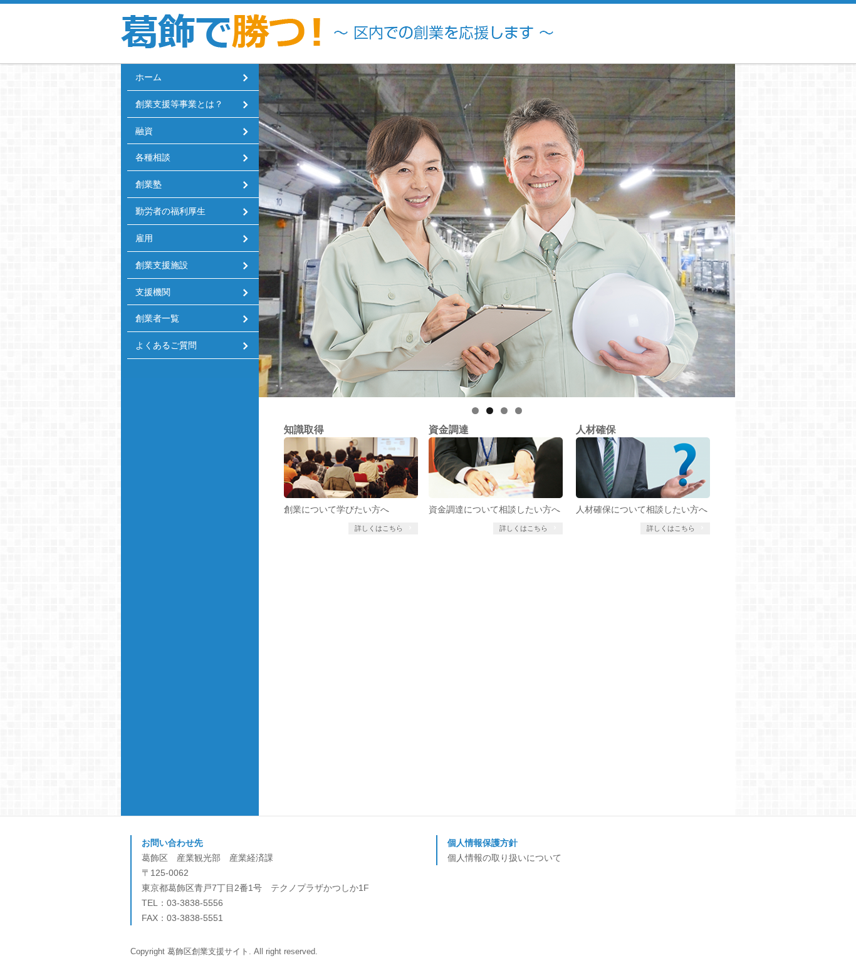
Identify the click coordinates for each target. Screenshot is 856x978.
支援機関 (152, 292)
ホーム (148, 77)
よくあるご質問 (166, 345)
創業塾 (148, 184)
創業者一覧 (157, 318)
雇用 (144, 238)
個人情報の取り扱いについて (504, 858)
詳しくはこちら (380, 528)
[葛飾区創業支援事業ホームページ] (393, 33)
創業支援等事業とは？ (179, 104)
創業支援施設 (161, 265)
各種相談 (152, 157)
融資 (144, 131)
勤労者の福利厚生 (170, 211)
